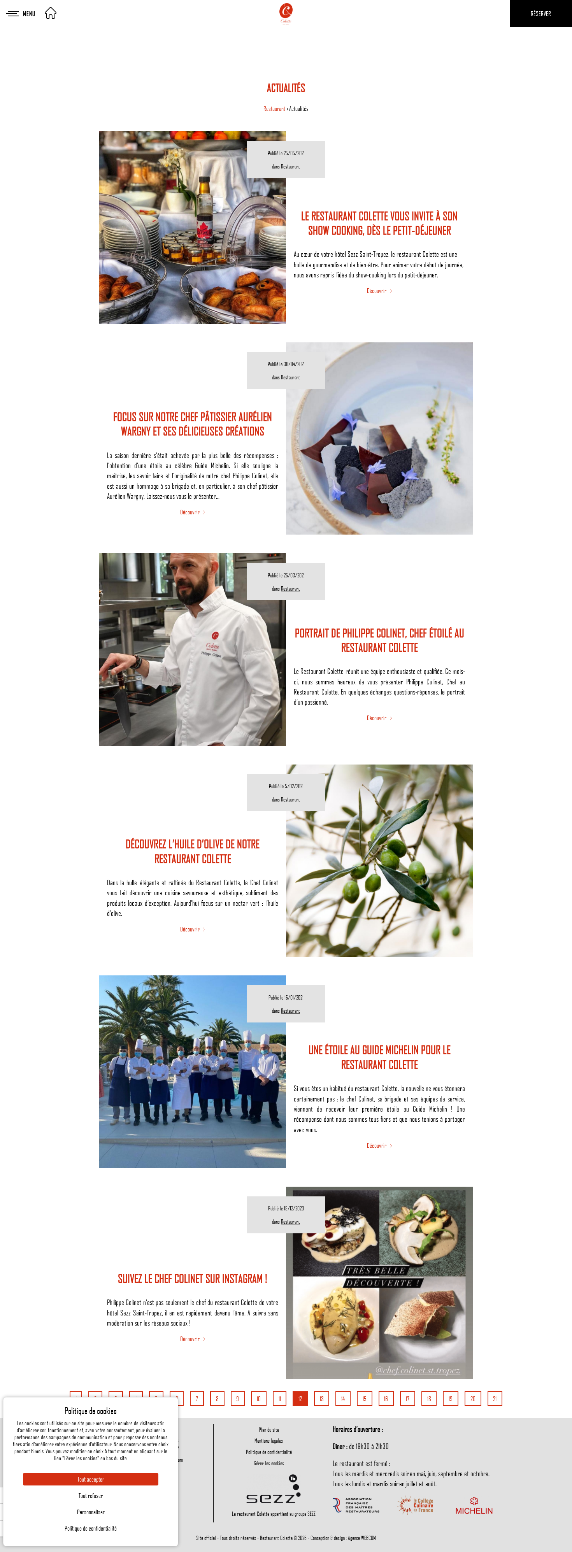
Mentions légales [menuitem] (268, 1440)
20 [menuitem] (472, 1399)
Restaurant (274, 108)
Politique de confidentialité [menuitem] (269, 1451)
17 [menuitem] (407, 1399)
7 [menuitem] (197, 1399)
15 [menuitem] (365, 1399)
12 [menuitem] (300, 1399)
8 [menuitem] (217, 1399)
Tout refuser (91, 1495)
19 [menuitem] (451, 1399)
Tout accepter (90, 1479)
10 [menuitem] (259, 1399)
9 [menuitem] (237, 1399)
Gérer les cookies (269, 1462)
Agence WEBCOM (362, 1537)
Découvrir (377, 291)
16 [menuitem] (386, 1399)
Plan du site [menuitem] (269, 1429)
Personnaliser (91, 1512)
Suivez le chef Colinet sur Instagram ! (192, 1278)
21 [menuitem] (495, 1399)
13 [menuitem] (322, 1399)
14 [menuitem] (343, 1399)
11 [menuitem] (280, 1399)
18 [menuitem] (429, 1399)
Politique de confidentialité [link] (91, 1528)
